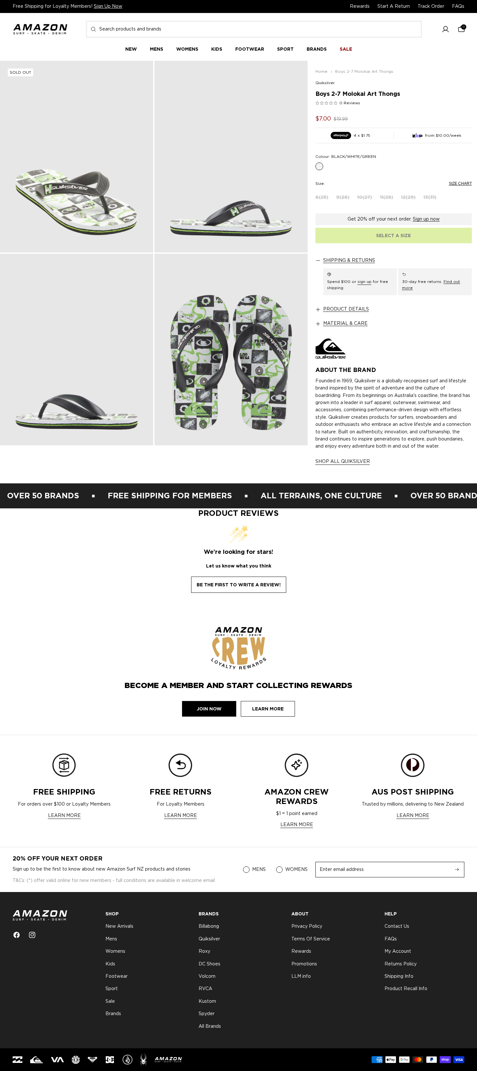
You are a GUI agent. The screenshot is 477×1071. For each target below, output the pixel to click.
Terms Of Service (310, 939)
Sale (110, 1001)
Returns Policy (401, 964)
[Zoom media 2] (231, 156)
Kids (110, 964)
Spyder (206, 1014)
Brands (113, 1014)
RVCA (205, 989)
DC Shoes (209, 964)
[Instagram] (32, 935)
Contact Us (397, 926)
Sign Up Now (108, 6)
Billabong (209, 926)
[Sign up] (457, 869)
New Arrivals (119, 926)
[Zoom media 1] (76, 156)
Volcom (207, 976)
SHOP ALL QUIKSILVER (342, 461)
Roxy (204, 951)
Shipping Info (399, 976)
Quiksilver (325, 83)
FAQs (458, 6)
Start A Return (393, 6)
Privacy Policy (306, 926)
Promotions (304, 964)
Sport (111, 989)
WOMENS (296, 869)
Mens (111, 939)
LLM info (301, 976)
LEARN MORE (64, 815)
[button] (445, 29)
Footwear (116, 976)
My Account (398, 951)
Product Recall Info (406, 989)
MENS (259, 869)
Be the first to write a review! (239, 584)
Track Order (431, 6)
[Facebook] (16, 935)
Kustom (207, 1001)
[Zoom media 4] (231, 349)
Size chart (460, 183)
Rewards (360, 6)
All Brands (210, 1026)
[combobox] (254, 29)
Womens (115, 951)
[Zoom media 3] (76, 349)
